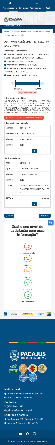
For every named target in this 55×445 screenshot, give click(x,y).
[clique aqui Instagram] (34, 433)
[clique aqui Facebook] (27, 433)
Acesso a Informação (21, 32)
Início (6, 32)
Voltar (10, 216)
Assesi (17, 441)
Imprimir (45, 216)
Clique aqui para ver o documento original (24, 118)
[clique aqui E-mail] (20, 433)
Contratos (11, 35)
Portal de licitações (41, 32)
